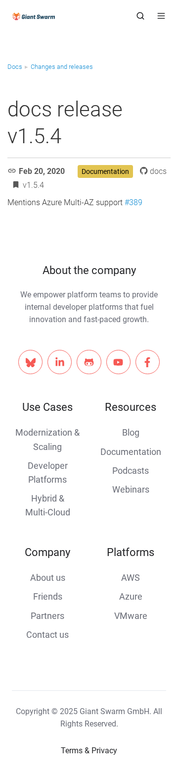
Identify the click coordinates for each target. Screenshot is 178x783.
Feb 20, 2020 (42, 171)
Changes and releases (62, 66)
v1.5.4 (33, 185)
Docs (14, 66)
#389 (133, 202)
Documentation (105, 171)
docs (158, 171)
